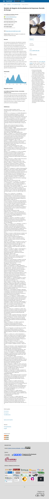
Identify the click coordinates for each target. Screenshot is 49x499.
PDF (32, 39)
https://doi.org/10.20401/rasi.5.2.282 (13, 31)
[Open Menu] (4, 1)
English (5, 428)
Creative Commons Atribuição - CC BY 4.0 (16, 448)
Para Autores (6, 412)
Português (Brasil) (7, 426)
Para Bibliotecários (7, 414)
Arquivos (8, 4)
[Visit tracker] (24, 486)
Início (5, 4)
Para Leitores (6, 411)
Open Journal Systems (8, 419)
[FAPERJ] (10, 461)
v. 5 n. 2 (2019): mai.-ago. (16, 4)
